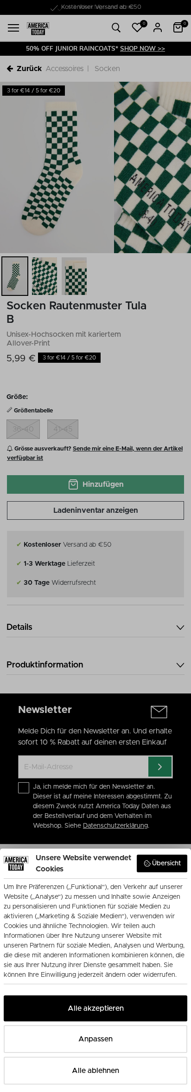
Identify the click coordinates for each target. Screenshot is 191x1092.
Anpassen (95, 1039)
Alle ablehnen (95, 1070)
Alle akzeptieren (96, 1008)
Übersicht (166, 863)
